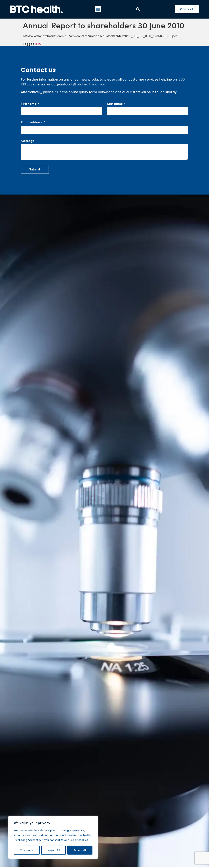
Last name (115, 104)
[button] (98, 9)
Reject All (54, 850)
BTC (38, 43)
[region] (53, 837)
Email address (32, 122)
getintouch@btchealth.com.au (80, 84)
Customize (26, 850)
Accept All (79, 850)
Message (27, 141)
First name (29, 104)
